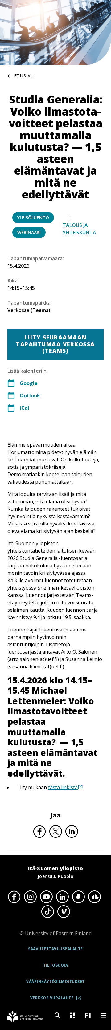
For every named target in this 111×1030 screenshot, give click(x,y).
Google (29, 383)
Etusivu (24, 76)
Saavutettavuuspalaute (55, 948)
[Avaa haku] (57, 1015)
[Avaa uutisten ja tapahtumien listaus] (72, 1015)
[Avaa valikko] (103, 1015)
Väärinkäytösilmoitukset (55, 981)
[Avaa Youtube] (46, 896)
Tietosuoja (55, 965)
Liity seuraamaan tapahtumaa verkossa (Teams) (55, 344)
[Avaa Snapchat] (78, 896)
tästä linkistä (63, 787)
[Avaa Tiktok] (47, 911)
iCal (24, 407)
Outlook (30, 395)
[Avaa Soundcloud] (94, 896)
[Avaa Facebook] (14, 896)
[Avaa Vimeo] (63, 911)
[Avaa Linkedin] (62, 896)
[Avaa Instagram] (30, 896)
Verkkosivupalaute (57, 1000)
